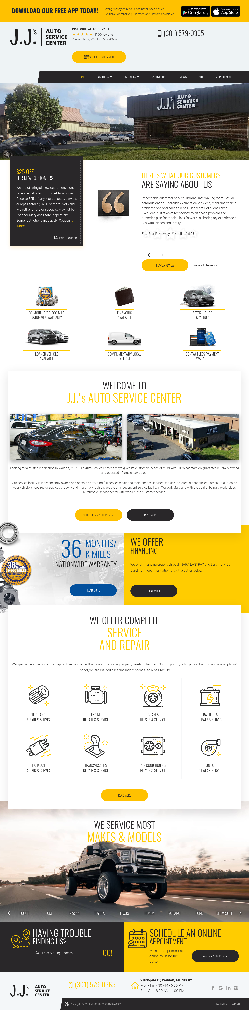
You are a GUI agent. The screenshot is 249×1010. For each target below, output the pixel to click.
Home (81, 77)
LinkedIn (228, 988)
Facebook (213, 988)
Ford (199, 913)
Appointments (224, 77)
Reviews (182, 77)
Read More (150, 515)
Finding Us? (62, 938)
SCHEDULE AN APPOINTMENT (98, 515)
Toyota (99, 913)
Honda (149, 913)
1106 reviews (104, 34)
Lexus (124, 913)
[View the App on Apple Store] (226, 11)
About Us (103, 77)
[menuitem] (81, 77)
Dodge (24, 913)
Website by (228, 1004)
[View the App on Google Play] (196, 11)
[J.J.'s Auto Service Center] (38, 37)
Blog (201, 77)
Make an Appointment (215, 956)
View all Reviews (205, 265)
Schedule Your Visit (101, 57)
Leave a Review (165, 265)
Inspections (158, 77)
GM (49, 913)
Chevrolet (224, 913)
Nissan (74, 913)
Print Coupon (67, 238)
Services (130, 77)
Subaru (174, 913)
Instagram (236, 988)
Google (220, 988)
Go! (107, 953)
